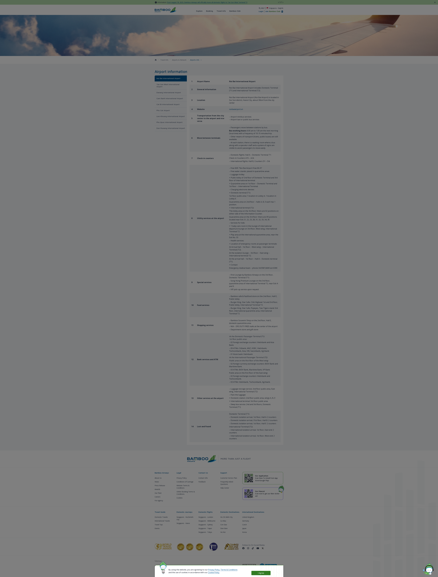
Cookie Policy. (214, 572)
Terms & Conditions (228, 569)
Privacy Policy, (214, 569)
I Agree (261, 573)
